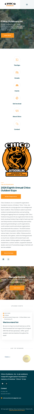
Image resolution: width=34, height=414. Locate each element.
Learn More (7, 35)
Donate (17, 78)
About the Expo (8, 253)
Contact (17, 129)
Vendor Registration (11, 196)
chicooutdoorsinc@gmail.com (12, 398)
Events (17, 91)
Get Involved (17, 104)
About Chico (17, 116)
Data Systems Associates (17, 410)
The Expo (17, 65)
